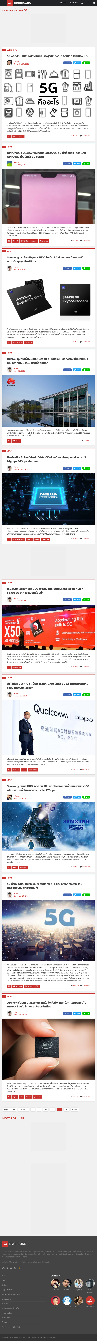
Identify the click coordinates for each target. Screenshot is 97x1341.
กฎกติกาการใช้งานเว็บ (10, 1308)
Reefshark (45, 539)
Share (69, 63)
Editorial (12, 50)
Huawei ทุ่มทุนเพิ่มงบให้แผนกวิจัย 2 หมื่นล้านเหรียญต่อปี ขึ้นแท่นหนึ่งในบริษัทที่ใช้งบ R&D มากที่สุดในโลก (47, 361)
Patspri (16, 267)
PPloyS (16, 163)
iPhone (28, 1097)
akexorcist (67, 1307)
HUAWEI (16, 441)
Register (73, 3)
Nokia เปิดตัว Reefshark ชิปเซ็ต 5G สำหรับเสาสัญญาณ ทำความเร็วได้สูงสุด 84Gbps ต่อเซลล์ (47, 459)
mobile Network (18, 539)
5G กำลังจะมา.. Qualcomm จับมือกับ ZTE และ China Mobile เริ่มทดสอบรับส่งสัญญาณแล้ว (44, 886)
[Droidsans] (19, 3)
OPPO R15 (24, 241)
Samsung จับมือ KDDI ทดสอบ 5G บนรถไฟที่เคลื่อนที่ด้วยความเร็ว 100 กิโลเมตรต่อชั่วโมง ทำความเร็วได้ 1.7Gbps (48, 788)
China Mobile (17, 986)
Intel (21, 1097)
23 (46, 1109)
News (10, 146)
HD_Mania (78, 1307)
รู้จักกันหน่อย (7, 1313)
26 (66, 1109)
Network (29, 539)
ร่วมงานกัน (6, 1318)
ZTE (36, 986)
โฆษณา (5, 1322)
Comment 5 (86, 666)
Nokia (37, 539)
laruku (55, 1307)
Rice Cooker (90, 1291)
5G (9, 136)
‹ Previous (23, 1109)
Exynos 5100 (17, 342)
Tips (3, 1280)
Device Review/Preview (11, 1294)
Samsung (28, 342)
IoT (14, 136)
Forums (5, 1304)
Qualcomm (44, 241)
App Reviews (7, 1290)
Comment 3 (86, 1096)
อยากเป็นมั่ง (90, 1307)
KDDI (15, 867)
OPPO (15, 241)
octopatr (17, 796)
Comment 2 (86, 538)
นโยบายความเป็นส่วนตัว (11, 1327)
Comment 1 (86, 240)
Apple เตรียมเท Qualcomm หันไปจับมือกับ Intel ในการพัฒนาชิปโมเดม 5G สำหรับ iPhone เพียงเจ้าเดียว (46, 1004)
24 (53, 1109)
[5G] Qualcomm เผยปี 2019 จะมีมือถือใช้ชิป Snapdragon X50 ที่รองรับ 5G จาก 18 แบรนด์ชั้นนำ (45, 591)
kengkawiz (78, 1290)
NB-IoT (20, 136)
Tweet (78, 63)
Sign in (63, 3)
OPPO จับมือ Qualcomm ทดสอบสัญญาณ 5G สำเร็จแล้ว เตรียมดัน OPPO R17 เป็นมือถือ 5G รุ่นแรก (46, 155)
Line (87, 63)
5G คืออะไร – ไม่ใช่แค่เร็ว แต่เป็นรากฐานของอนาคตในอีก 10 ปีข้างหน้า (47, 56)
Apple (15, 1097)
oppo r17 (34, 241)
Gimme (16, 62)
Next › (74, 1109)
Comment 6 (86, 136)
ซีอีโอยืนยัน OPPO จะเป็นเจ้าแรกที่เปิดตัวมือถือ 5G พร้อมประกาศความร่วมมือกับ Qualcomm (47, 686)
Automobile (6, 1299)
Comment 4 (86, 769)
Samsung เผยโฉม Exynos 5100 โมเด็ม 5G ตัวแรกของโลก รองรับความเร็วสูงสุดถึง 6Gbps (45, 259)
